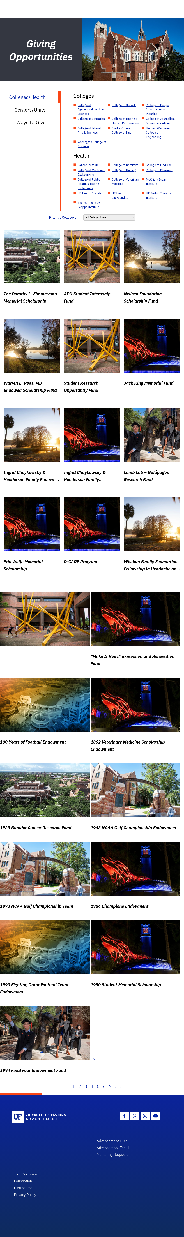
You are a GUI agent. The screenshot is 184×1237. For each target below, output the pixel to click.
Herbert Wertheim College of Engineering (158, 132)
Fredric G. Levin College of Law (121, 130)
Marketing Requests (113, 1154)
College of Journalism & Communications (160, 121)
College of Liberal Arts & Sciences (89, 130)
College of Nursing (124, 170)
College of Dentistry (125, 165)
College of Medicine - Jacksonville (91, 172)
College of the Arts (124, 105)
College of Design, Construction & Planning (157, 109)
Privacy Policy (25, 1194)
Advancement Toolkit (113, 1147)
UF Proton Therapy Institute (158, 195)
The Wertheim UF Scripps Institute (89, 205)
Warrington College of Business (92, 144)
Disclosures (23, 1187)
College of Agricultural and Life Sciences (91, 109)
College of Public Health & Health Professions (89, 184)
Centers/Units (30, 109)
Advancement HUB (112, 1140)
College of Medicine (159, 165)
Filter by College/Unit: (65, 217)
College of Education (91, 119)
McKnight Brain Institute (156, 182)
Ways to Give (31, 122)
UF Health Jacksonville (120, 195)
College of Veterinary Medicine (125, 182)
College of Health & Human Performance (125, 121)
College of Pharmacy (159, 170)
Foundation (23, 1180)
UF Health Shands (89, 193)
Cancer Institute (88, 165)
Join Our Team (25, 1174)
